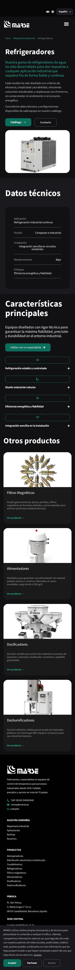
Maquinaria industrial (24, 38)
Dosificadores (14, 881)
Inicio (7, 38)
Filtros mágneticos (16, 873)
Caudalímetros (14, 864)
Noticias (11, 834)
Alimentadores (14, 877)
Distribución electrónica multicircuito (26, 860)
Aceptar (12, 963)
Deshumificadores (16, 885)
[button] (66, 24)
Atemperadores (15, 856)
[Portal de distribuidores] (47, 11)
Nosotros (12, 839)
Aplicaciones (13, 830)
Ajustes (52, 963)
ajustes (37, 955)
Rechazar (32, 963)
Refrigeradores (14, 868)
